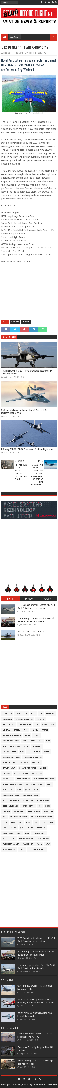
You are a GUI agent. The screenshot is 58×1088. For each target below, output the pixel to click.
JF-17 (22, 828)
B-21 (20, 822)
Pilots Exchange (11, 801)
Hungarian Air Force (44, 779)
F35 (40, 714)
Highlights (21, 714)
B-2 (40, 806)
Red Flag (36, 763)
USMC (32, 741)
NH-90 (30, 828)
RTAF (47, 844)
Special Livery (9, 752)
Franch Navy (43, 839)
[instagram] (52, 2)
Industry (7, 714)
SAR (36, 822)
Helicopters (9, 725)
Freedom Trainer (11, 844)
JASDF (27, 790)
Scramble (37, 746)
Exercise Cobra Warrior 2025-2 (32, 631)
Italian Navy (34, 752)
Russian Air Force (34, 784)
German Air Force (27, 768)
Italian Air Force (24, 719)
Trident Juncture (36, 849)
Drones (6, 811)
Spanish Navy (38, 833)
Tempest (41, 828)
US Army (6, 773)
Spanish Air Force (11, 746)
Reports (40, 719)
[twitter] (45, 2)
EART (51, 822)
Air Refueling (9, 763)
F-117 (5, 828)
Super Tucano (28, 806)
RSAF (28, 822)
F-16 (36, 725)
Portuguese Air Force (41, 817)
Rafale (45, 730)
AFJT (13, 822)
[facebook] (41, 2)
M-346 (44, 725)
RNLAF (46, 752)
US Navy (26, 322)
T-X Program (43, 801)
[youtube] (49, 2)
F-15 (24, 741)
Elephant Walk (26, 839)
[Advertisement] (29, 27)
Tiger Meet (19, 811)
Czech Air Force (10, 806)
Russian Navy (9, 849)
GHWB (13, 828)
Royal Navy (28, 801)
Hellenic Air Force (33, 757)
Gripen (34, 730)
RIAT (5, 790)
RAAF (49, 784)
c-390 (5, 822)
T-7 (12, 790)
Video (36, 735)
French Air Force (11, 741)
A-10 (22, 752)
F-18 (25, 730)
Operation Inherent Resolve (28, 773)
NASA (39, 844)
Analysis (24, 763)
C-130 (47, 806)
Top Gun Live (9, 839)
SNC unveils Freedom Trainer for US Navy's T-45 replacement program (24, 411)
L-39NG (43, 768)
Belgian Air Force (11, 757)
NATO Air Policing (12, 735)
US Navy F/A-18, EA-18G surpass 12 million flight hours (27, 449)
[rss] (56, 2)
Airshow (15, 322)
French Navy (34, 811)
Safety (17, 730)
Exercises (7, 719)
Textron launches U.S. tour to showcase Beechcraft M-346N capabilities (27, 372)
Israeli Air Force (11, 795)
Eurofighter (25, 725)
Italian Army (9, 768)
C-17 (43, 822)
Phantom (48, 811)
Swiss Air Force (30, 795)
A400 (19, 790)
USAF (33, 714)
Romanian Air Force (12, 784)
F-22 (48, 741)
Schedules (8, 779)
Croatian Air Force (12, 833)
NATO (27, 735)
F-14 (27, 833)
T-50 (4, 817)
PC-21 (36, 790)
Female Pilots (23, 779)
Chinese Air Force (18, 817)
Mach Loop (28, 844)
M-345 (26, 746)
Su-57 (21, 849)
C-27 (40, 741)
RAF (52, 725)
